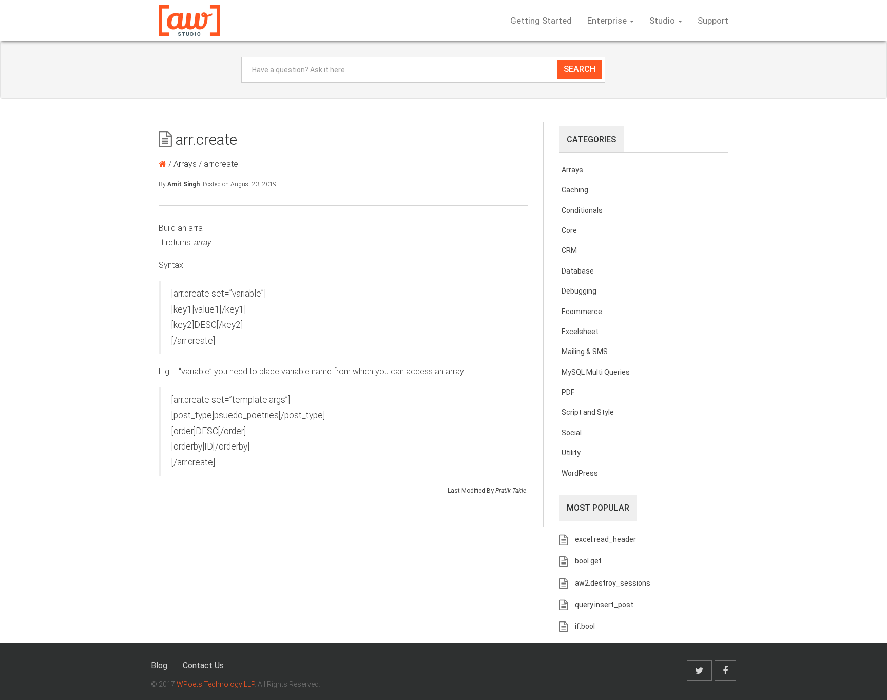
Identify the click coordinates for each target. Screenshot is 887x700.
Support (713, 20)
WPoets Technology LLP (216, 684)
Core (569, 230)
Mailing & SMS (585, 351)
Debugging (579, 291)
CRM (569, 250)
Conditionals (582, 210)
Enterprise (608, 20)
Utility (571, 453)
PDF (568, 392)
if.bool (585, 626)
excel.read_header (605, 539)
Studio (663, 20)
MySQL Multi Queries (596, 372)
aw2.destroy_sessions (612, 583)
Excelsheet (580, 331)
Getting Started (541, 20)
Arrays (185, 164)
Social (572, 433)
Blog (159, 665)
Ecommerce (582, 311)
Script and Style (588, 412)
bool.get (588, 561)
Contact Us (203, 665)
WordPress (580, 473)
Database (578, 271)
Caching (575, 190)
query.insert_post (604, 604)
